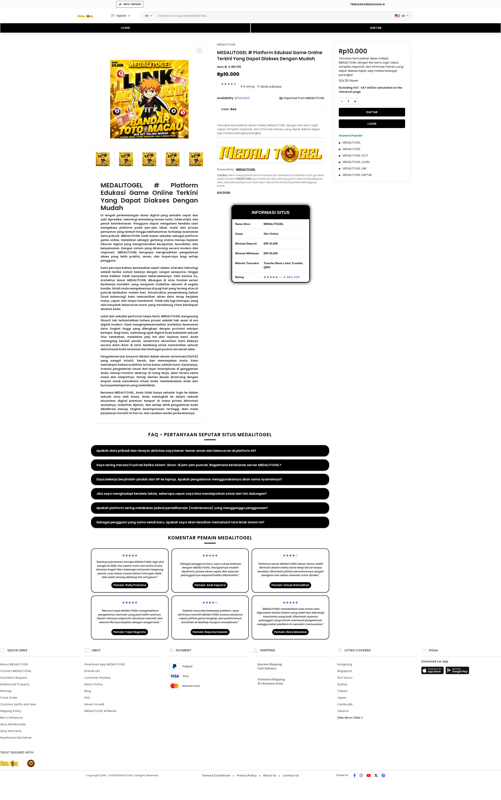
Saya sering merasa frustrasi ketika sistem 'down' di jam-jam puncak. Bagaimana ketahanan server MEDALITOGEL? (188, 465)
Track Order (8, 698)
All (146, 15)
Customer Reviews (97, 678)
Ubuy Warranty (11, 731)
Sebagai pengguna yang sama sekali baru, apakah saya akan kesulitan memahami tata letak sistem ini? (180, 522)
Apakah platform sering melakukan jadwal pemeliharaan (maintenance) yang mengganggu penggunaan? (182, 508)
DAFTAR (375, 28)
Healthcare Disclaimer (16, 738)
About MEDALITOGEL (14, 664)
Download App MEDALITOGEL (104, 664)
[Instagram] (361, 776)
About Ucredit (94, 704)
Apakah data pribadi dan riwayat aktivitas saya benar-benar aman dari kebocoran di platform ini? (176, 450)
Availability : (226, 98)
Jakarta (343, 711)
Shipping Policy (10, 711)
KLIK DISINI (223, 192)
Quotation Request (13, 678)
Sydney (342, 684)
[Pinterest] (383, 776)
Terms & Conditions (216, 775)
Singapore (344, 671)
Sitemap (6, 691)
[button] (199, 51)
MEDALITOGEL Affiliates (100, 711)
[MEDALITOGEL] (85, 16)
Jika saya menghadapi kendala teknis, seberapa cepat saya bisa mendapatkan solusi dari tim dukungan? (181, 493)
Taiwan (342, 691)
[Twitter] (376, 776)
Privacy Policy (247, 775)
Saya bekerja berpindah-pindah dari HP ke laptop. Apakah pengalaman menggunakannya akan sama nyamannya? (189, 479)
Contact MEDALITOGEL (15, 671)
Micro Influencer (11, 718)
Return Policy (93, 684)
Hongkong (344, 664)
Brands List (92, 671)
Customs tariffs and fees (18, 704)
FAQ (87, 698)
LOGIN (125, 28)
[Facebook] (354, 776)
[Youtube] (368, 776)
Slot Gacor (345, 678)
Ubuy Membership (13, 724)
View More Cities (349, 718)
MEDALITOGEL (226, 44)
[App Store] (433, 671)
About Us (269, 775)
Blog (87, 691)
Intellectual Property (14, 684)
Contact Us (291, 775)
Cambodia (344, 704)
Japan (341, 698)
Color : (228, 109)
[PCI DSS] (9, 763)
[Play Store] (457, 671)
